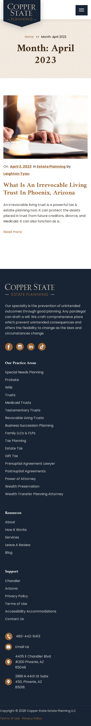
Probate (12, 379)
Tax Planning (15, 440)
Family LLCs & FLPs (20, 433)
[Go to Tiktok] (42, 347)
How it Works (16, 529)
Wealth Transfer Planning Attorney (34, 494)
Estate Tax (14, 448)
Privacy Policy (16, 596)
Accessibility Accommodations (30, 611)
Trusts (10, 395)
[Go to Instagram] (20, 347)
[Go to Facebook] (9, 347)
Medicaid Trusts (18, 402)
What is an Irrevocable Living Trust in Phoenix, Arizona (45, 189)
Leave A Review (17, 544)
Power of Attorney (20, 478)
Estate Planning (51, 166)
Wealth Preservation (22, 486)
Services (12, 537)
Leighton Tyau (16, 173)
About (10, 522)
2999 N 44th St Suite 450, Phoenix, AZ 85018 (31, 682)
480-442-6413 (28, 636)
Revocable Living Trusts (24, 417)
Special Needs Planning (24, 372)
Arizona (11, 588)
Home (29, 37)
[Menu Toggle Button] (82, 10)
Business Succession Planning (29, 425)
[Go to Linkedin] (31, 347)
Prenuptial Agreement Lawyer (30, 463)
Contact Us (14, 618)
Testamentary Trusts (22, 410)
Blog (8, 552)
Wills (8, 387)
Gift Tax (11, 455)
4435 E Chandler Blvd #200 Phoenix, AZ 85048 (33, 662)
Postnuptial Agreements (25, 471)
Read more (12, 232)
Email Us (22, 646)
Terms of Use (16, 603)
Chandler (13, 580)
